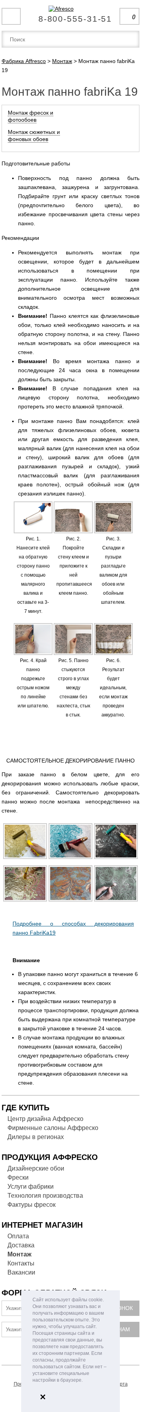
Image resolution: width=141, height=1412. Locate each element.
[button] (85, 1381)
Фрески (18, 1177)
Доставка (20, 1245)
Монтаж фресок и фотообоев (30, 116)
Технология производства (45, 1195)
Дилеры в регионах (35, 1137)
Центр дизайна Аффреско (45, 1118)
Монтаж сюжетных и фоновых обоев (34, 135)
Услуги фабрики (30, 1186)
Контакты (20, 1263)
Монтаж (19, 1254)
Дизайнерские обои (35, 1168)
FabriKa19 (43, 933)
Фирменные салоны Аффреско (52, 1127)
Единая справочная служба (70, 15)
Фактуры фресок (31, 1204)
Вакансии (21, 1272)
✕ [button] (43, 1397)
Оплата (18, 1236)
